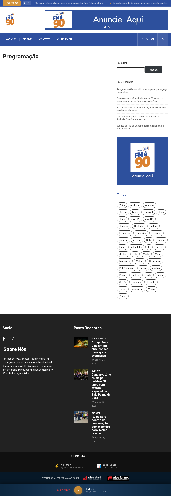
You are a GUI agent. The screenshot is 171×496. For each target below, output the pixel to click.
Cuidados (139, 226)
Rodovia (136, 275)
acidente (135, 205)
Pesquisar (122, 63)
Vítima (122, 296)
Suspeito (136, 282)
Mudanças (124, 261)
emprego (156, 233)
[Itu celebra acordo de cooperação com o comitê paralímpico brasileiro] (81, 417)
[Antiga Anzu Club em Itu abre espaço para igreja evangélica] (81, 342)
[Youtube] (152, 39)
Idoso (122, 247)
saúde (160, 275)
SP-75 (122, 282)
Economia (124, 233)
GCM (148, 240)
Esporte (96, 413)
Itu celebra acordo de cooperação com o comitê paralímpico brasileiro (101, 425)
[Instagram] (147, 39)
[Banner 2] (109, 27)
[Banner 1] (105, 27)
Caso (161, 212)
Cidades (28, 39)
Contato (44, 39)
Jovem (159, 247)
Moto (158, 254)
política (156, 268)
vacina (122, 289)
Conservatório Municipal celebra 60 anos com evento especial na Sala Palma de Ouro (56, 3)
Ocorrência (155, 261)
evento (137, 240)
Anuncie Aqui (64, 39)
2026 (122, 205)
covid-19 (135, 219)
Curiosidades (99, 339)
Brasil (135, 212)
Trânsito (151, 282)
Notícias (11, 39)
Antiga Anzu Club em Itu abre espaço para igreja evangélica (100, 349)
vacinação (137, 289)
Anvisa (123, 212)
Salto (148, 275)
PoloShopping (126, 268)
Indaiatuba (136, 247)
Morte (146, 254)
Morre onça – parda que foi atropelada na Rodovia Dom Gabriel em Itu (138, 118)
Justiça (123, 254)
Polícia (143, 268)
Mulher (139, 261)
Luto (135, 254)
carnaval (148, 212)
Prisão (122, 275)
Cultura (153, 226)
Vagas (151, 289)
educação (141, 233)
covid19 (149, 219)
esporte (123, 240)
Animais (149, 205)
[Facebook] (142, 39)
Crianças (124, 226)
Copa (122, 219)
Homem (161, 240)
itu (149, 247)
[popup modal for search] (163, 39)
